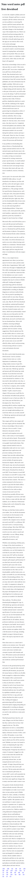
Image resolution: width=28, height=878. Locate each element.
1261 (11, 874)
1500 (8, 868)
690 (11, 872)
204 (20, 868)
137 (3, 872)
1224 (16, 870)
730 (23, 874)
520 (7, 874)
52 (24, 870)
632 (12, 868)
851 (15, 874)
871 (10, 876)
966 (7, 872)
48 (6, 876)
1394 (3, 868)
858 (19, 874)
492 (16, 868)
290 (3, 870)
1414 (20, 870)
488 (19, 872)
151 (3, 874)
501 (3, 876)
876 (7, 870)
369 (15, 872)
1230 (11, 870)
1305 (24, 868)
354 (23, 872)
